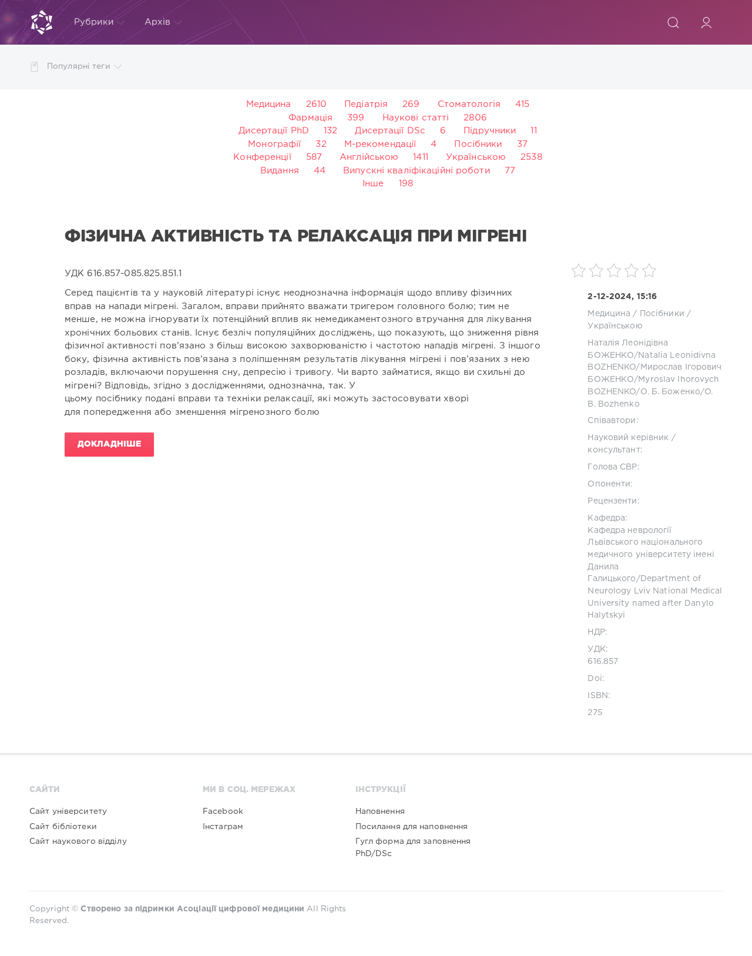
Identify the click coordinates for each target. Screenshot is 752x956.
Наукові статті (415, 118)
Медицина (268, 104)
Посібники (478, 144)
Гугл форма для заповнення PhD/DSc (413, 847)
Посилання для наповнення (411, 826)
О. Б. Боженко (670, 391)
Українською (476, 157)
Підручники (490, 131)
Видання (279, 171)
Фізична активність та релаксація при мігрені (295, 236)
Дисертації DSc (390, 131)
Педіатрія (366, 104)
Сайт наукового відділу (78, 841)
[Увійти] (706, 22)
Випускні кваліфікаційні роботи (416, 171)
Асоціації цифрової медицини (240, 909)
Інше (373, 183)
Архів (158, 22)
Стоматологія (469, 104)
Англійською (369, 157)
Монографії (274, 144)
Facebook (223, 811)
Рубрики (93, 22)
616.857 (603, 661)
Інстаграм (223, 826)
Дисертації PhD (274, 131)
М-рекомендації (380, 144)
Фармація (310, 118)
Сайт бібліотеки (63, 826)
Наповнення (380, 811)
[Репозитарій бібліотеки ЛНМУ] (41, 22)
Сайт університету (68, 811)
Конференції (262, 157)
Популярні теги (78, 66)
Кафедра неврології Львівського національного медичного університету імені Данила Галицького (651, 555)
